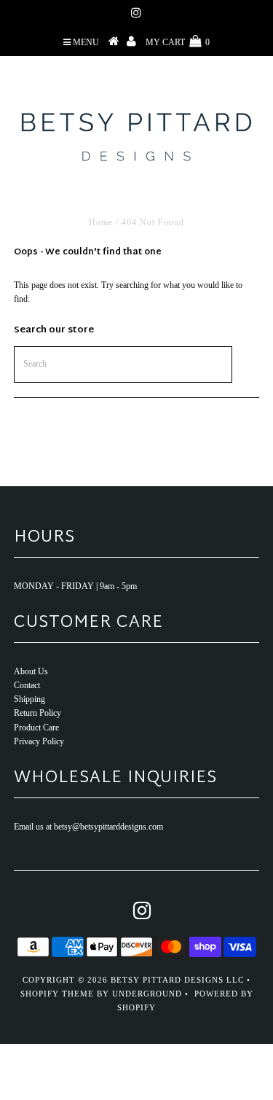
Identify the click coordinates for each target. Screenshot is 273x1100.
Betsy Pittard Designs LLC (177, 979)
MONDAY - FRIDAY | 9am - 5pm (75, 586)
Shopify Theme (57, 993)
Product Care (36, 727)
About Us (31, 671)
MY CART (178, 42)
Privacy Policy (39, 741)
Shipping (29, 699)
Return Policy (37, 713)
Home (101, 222)
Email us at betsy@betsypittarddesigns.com (88, 827)
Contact (27, 685)
